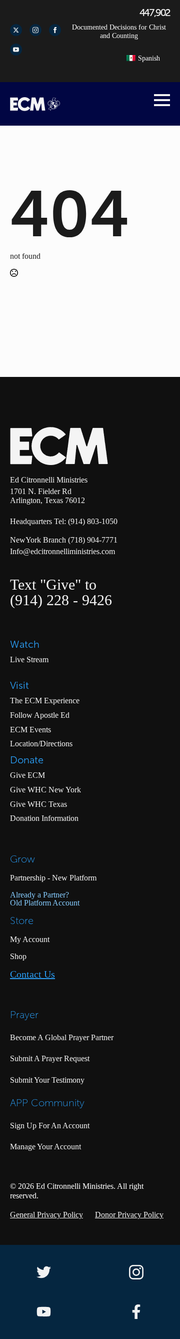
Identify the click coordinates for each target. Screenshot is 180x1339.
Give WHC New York (45, 789)
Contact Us (32, 974)
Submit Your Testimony (47, 1080)
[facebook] (55, 30)
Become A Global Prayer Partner (62, 1037)
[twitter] (16, 30)
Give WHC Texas (38, 804)
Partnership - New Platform (53, 877)
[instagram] (36, 30)
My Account (30, 939)
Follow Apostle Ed (40, 715)
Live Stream (29, 659)
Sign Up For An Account (50, 1125)
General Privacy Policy (46, 1214)
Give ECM (27, 775)
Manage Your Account (45, 1146)
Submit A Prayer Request (50, 1058)
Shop (18, 956)
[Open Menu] (162, 100)
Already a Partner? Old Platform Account (45, 899)
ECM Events (30, 729)
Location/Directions (41, 743)
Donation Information (44, 818)
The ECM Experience (45, 700)
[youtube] (16, 50)
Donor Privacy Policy (129, 1214)
